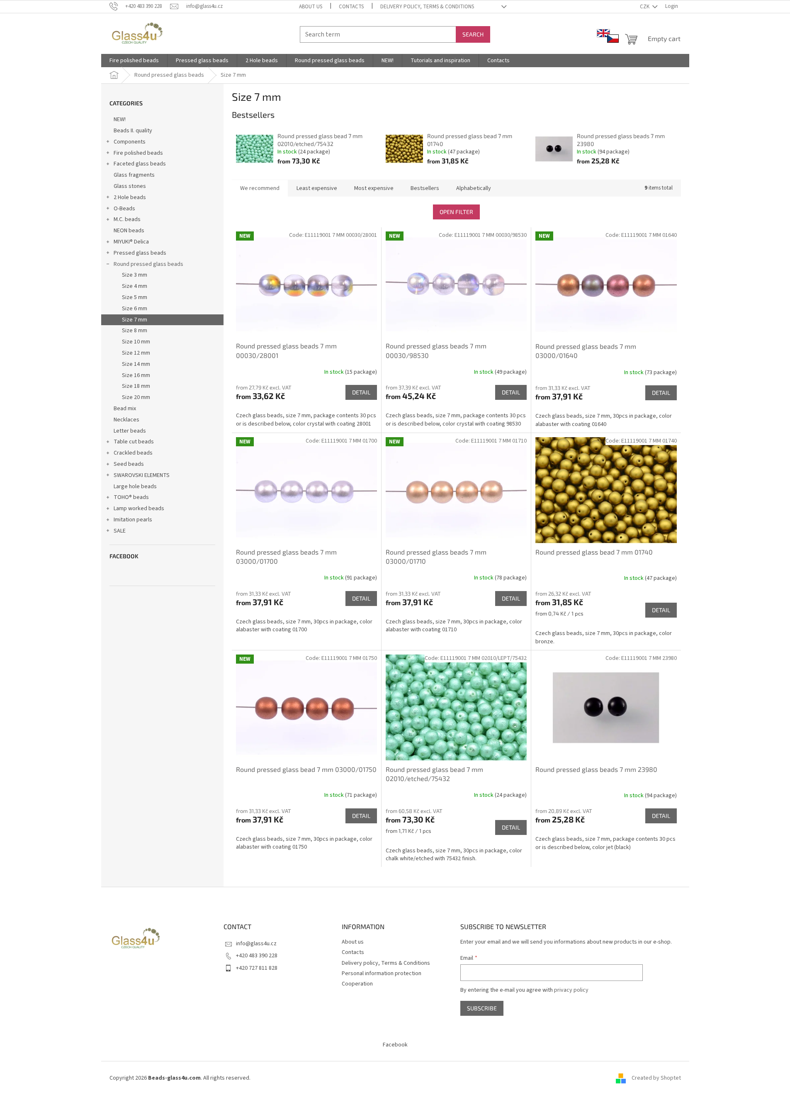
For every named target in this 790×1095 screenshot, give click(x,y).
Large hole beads (135, 486)
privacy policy (571, 990)
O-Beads (124, 208)
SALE (120, 531)
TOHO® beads (131, 497)
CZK (645, 6)
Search (473, 34)
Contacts (351, 6)
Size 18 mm (136, 386)
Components (130, 142)
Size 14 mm (136, 364)
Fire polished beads (138, 153)
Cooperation (357, 984)
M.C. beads (127, 219)
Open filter (456, 211)
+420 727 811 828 (256, 968)
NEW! (120, 119)
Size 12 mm (136, 353)
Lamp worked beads (139, 508)
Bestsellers (425, 188)
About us (310, 6)
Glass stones (130, 186)
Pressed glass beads (140, 253)
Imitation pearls (133, 520)
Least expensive (317, 188)
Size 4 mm (134, 286)
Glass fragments (134, 175)
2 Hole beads (130, 197)
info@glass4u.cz (256, 943)
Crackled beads (133, 453)
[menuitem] (134, 60)
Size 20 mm (136, 397)
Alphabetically (473, 188)
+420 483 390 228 (256, 955)
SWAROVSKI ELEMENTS (142, 475)
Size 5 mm (134, 297)
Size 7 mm (134, 320)
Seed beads (129, 464)
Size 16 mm (136, 375)
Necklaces (126, 420)
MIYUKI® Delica (131, 242)
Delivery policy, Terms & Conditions (427, 6)
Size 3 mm (134, 275)
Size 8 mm (134, 330)
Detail (361, 392)
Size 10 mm (136, 342)
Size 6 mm (134, 308)
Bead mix (125, 408)
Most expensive (374, 188)
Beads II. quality (133, 131)
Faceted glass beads (140, 164)
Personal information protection (381, 973)
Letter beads (130, 431)
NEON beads (129, 230)
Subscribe (482, 1008)
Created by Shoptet (656, 1078)
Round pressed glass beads (148, 264)
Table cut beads (134, 442)
